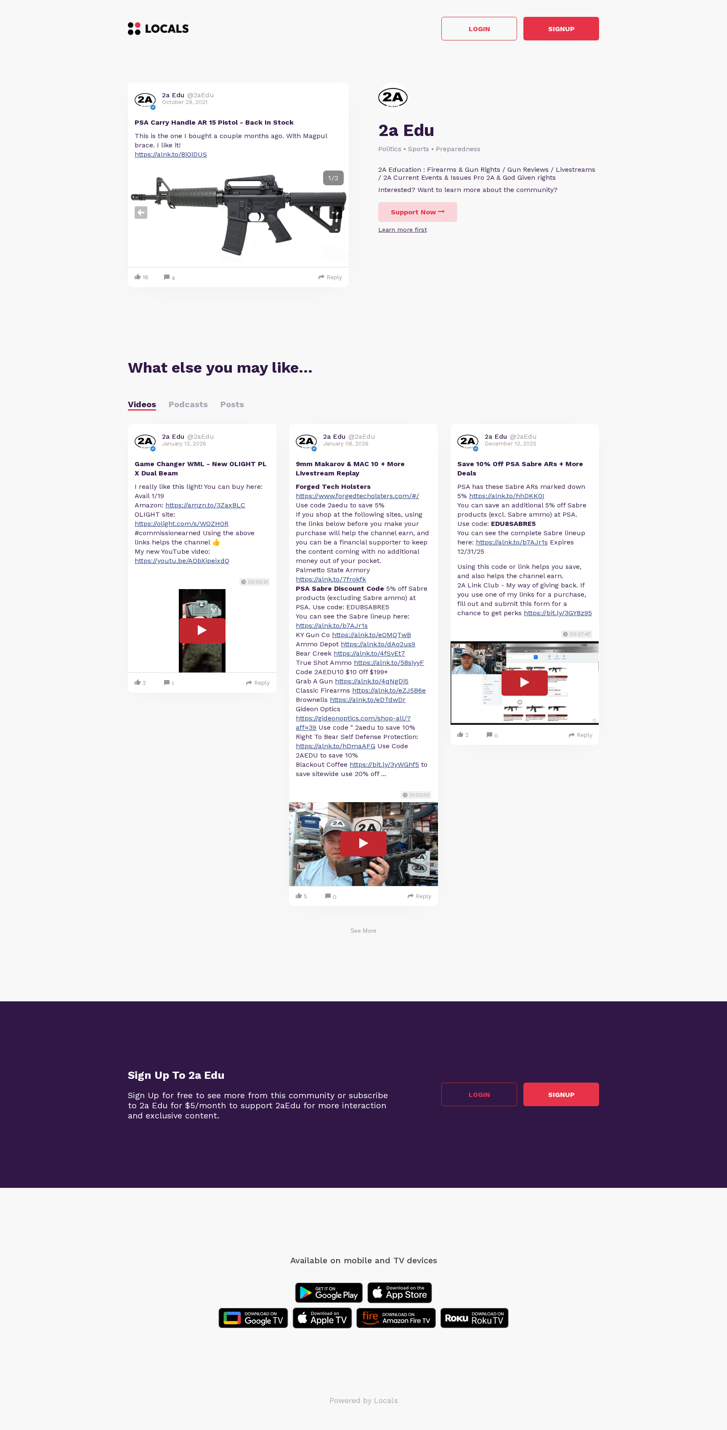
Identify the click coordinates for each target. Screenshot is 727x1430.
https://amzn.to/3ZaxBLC (205, 505)
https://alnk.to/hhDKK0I (506, 496)
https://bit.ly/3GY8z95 (558, 613)
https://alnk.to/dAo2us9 (378, 644)
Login (479, 29)
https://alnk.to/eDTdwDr (368, 700)
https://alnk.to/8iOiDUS (171, 154)
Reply (334, 277)
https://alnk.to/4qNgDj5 (372, 681)
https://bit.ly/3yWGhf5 (384, 764)
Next (336, 212)
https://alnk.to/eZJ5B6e (389, 690)
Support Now (413, 212)
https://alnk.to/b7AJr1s (332, 626)
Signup (561, 29)
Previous (141, 212)
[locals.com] (158, 28)
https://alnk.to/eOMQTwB (371, 635)
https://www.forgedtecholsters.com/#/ (357, 496)
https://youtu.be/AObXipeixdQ (182, 561)
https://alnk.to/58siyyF (389, 663)
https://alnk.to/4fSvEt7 (369, 653)
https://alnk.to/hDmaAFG (335, 746)
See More (363, 930)
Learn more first (402, 229)
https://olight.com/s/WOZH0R (181, 524)
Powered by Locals (363, 1400)
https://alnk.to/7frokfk (331, 579)
